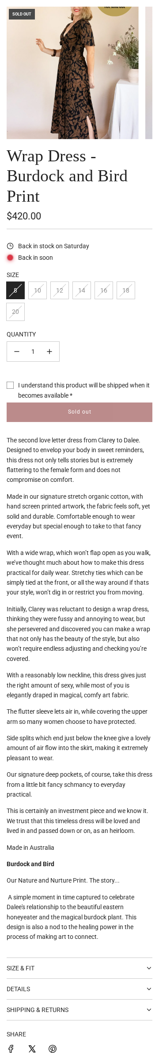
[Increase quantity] (49, 351)
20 (15, 311)
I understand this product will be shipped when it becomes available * (84, 390)
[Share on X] (32, 1050)
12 (59, 290)
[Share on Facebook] (11, 1050)
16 (103, 290)
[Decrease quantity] (16, 351)
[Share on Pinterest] (52, 1050)
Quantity (21, 334)
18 (125, 290)
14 (81, 290)
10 (37, 290)
